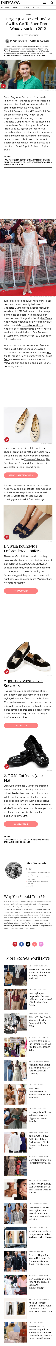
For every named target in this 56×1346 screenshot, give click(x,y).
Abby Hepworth (20, 41)
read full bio (30, 886)
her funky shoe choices (27, 101)
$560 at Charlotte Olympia (21, 475)
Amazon (49, 675)
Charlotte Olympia (46, 443)
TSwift (29, 301)
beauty (16, 7)
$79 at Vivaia (21, 591)
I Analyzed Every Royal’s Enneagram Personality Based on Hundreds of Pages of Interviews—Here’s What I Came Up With (28, 162)
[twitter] (28, 944)
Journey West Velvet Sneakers (23, 683)
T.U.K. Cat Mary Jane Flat (23, 778)
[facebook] (21, 944)
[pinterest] (3, 86)
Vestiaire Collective (34, 459)
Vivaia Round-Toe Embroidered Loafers (22, 548)
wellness (37, 7)
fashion (5, 7)
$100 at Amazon (21, 824)
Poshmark (24, 463)
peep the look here (33, 129)
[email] (41, 944)
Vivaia (50, 541)
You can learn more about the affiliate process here (24, 55)
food (26, 7)
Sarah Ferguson (12, 97)
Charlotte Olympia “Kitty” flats (20, 122)
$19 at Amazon (21, 725)
